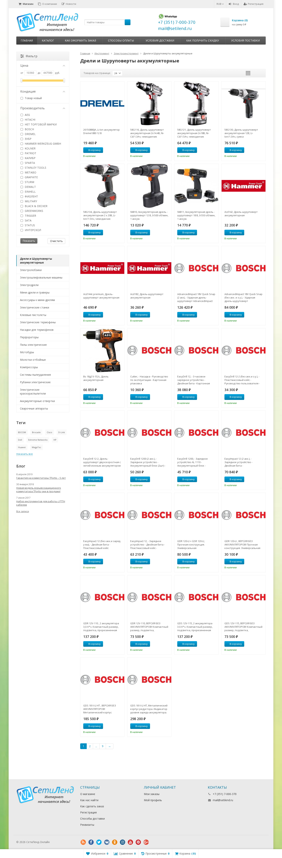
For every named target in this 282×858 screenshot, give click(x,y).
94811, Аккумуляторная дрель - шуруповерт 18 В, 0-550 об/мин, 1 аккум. (196, 215)
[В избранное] (120, 150)
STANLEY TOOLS (35, 167)
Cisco (49, 432)
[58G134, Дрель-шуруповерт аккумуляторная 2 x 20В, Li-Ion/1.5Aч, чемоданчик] (102, 186)
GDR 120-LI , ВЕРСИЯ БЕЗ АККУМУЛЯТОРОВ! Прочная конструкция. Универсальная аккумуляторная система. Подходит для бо (242, 544)
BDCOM (22, 432)
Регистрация (255, 4)
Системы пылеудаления (35, 374)
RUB (219, 4)
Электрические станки (34, 307)
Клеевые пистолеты (33, 315)
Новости (71, 4)
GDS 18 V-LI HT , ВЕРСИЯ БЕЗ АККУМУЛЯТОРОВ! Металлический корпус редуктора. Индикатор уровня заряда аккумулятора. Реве (102, 709)
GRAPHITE (31, 177)
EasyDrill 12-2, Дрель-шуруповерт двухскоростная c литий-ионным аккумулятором (102, 462)
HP (55, 439)
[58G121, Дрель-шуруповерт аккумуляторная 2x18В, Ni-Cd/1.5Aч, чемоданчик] (196, 103)
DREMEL (30, 134)
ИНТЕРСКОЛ (32, 230)
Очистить (56, 241)
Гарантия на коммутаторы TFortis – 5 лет (41, 478)
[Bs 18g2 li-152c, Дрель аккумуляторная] (102, 350)
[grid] (248, 73)
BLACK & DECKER (35, 206)
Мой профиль (153, 800)
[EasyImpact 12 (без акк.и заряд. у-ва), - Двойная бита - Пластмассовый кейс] (102, 515)
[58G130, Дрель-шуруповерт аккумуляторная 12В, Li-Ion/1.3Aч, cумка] (244, 103)
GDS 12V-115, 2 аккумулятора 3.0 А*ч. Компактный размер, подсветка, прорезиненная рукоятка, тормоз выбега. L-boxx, (195, 627)
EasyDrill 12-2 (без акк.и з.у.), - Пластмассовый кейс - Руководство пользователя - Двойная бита (242, 380)
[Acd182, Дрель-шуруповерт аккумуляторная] (149, 268)
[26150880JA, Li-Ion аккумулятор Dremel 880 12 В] (102, 103)
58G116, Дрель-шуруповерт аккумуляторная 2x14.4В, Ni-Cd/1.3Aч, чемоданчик (147, 133)
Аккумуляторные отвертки (37, 401)
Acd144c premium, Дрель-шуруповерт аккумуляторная (101, 295)
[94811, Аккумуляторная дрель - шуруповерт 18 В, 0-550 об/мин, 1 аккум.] (196, 186)
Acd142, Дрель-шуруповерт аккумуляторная (241, 213)
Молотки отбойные (33, 359)
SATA (27, 220)
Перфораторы (29, 337)
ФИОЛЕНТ (31, 196)
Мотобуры (27, 352)
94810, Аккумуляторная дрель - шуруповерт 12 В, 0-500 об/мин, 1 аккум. (149, 215)
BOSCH (29, 129)
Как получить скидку (202, 40)
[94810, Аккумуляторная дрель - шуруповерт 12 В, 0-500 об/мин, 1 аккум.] (149, 186)
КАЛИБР (29, 158)
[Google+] (146, 842)
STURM (29, 182)
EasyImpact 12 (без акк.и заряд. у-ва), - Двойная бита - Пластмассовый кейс (102, 544)
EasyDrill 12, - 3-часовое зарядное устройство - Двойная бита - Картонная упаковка (193, 380)
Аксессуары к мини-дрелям (37, 300)
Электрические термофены (38, 322)
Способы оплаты (121, 40)
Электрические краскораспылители (33, 391)
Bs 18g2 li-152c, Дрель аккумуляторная (96, 378)
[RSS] (83, 842)
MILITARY (30, 201)
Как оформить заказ (80, 40)
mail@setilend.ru (223, 800)
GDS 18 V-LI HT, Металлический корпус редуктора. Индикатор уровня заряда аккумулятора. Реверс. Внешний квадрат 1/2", (149, 709)
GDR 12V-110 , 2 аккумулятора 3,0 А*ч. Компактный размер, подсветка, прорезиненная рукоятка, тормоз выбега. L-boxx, (101, 627)
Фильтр (31, 56)
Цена (24, 65)
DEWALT (30, 187)
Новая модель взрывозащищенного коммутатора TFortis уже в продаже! (38, 489)
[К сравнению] (114, 150)
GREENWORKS (33, 211)
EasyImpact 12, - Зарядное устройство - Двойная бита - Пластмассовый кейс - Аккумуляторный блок (147, 544)
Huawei (22, 447)
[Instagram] (123, 842)
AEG (27, 115)
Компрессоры (29, 367)
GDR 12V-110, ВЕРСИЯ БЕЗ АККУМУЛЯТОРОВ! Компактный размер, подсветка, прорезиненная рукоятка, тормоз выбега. (149, 627)
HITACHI (29, 119)
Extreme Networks (37, 439)
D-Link (61, 432)
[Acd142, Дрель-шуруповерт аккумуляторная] (244, 186)
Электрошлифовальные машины (41, 277)
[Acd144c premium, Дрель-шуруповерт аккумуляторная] (102, 268)
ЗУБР (27, 139)
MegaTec (36, 447)
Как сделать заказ (92, 806)
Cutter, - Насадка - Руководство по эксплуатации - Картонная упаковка (149, 380)
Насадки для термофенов (37, 330)
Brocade (36, 432)
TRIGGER (30, 215)
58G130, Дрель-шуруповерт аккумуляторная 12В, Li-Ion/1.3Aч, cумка (241, 133)
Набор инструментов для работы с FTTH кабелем (40, 503)
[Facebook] (91, 842)
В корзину (94, 150)
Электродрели (29, 285)
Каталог (48, 40)
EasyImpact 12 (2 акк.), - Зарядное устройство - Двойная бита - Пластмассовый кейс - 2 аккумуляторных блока (238, 462)
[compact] (260, 73)
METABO (30, 172)
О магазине (87, 794)
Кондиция (27, 91)
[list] (254, 73)
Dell (20, 439)
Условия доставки (160, 40)
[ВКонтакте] (107, 842)
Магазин (28, 4)
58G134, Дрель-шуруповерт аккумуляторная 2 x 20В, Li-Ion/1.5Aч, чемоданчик (100, 215)
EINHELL (30, 191)
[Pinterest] (138, 842)
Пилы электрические (33, 345)
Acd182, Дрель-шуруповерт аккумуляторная (146, 295)
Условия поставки (245, 40)
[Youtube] (130, 842)
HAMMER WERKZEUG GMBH (42, 143)
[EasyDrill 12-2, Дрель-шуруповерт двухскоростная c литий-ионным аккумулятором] (102, 433)
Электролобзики (31, 270)
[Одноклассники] (115, 842)
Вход (236, 4)
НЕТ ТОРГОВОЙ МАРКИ (40, 124)
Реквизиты (87, 824)
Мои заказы (151, 794)
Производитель (32, 108)
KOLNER (29, 148)
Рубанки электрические (35, 382)
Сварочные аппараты (34, 408)
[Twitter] (99, 842)
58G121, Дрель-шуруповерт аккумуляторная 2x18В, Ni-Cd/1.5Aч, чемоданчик (194, 133)
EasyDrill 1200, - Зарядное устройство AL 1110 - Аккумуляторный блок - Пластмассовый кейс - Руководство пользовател (193, 462)
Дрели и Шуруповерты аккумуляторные (36, 260)
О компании (49, 4)
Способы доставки (92, 818)
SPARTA (29, 163)
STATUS (29, 225)
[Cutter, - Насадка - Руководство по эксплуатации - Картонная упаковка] (149, 350)
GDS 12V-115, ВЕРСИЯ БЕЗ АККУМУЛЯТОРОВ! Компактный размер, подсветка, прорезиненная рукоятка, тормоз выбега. (243, 627)
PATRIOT (30, 153)
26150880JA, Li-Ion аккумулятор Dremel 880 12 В (101, 131)
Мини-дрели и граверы (34, 292)
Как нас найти (89, 800)
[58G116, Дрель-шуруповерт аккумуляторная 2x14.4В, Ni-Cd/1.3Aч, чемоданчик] (149, 103)
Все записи (22, 511)
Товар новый (33, 98)
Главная (27, 40)
